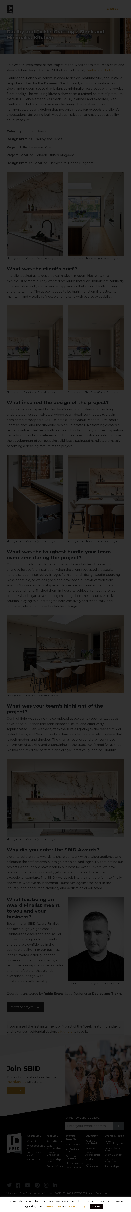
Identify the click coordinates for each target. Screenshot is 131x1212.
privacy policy (76, 1206)
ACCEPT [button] (96, 1206)
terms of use (53, 1206)
